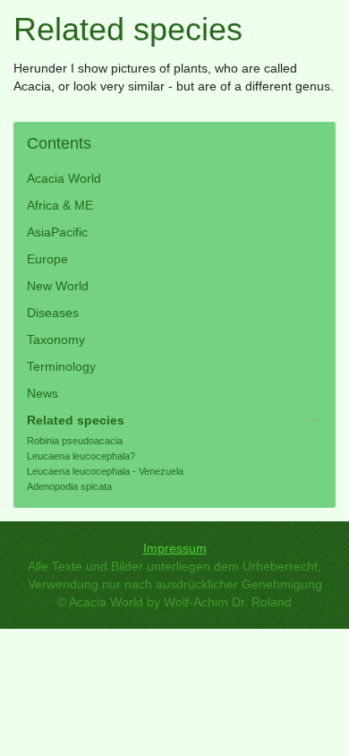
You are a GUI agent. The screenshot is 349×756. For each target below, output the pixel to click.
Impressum (175, 548)
